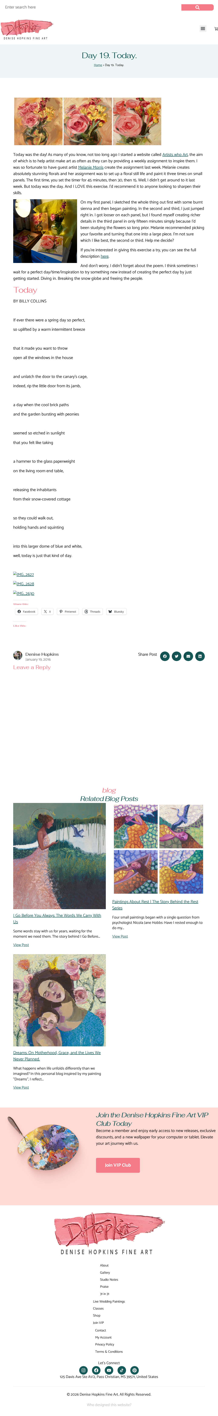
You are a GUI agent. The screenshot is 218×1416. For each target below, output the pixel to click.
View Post (21, 945)
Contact (100, 1330)
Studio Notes (109, 1280)
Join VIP (98, 1323)
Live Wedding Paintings (109, 1301)
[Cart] (216, 29)
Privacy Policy (104, 1344)
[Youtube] (109, 1370)
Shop (96, 1315)
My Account (103, 1337)
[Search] (197, 7)
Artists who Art (175, 154)
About (104, 1265)
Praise (104, 1287)
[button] (203, 28)
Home (98, 65)
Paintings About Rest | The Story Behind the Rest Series (155, 905)
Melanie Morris (90, 167)
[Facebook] (96, 1370)
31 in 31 (104, 1294)
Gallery (105, 1272)
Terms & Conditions (109, 1352)
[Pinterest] (134, 1370)
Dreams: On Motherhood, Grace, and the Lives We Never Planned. (57, 1056)
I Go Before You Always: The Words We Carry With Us (57, 919)
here (105, 256)
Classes (98, 1308)
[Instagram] (83, 1370)
